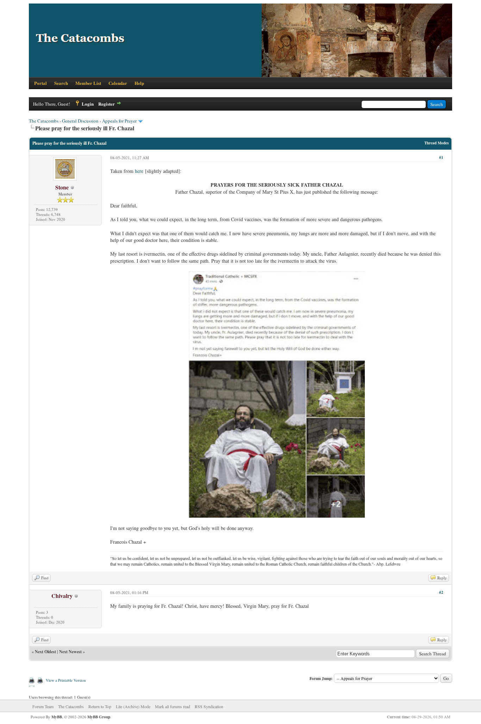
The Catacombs (43, 121)
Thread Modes (436, 143)
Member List (88, 83)
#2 (441, 592)
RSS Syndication (209, 706)
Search (61, 83)
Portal (40, 83)
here (139, 171)
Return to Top (99, 706)
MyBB (56, 717)
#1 (441, 157)
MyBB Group (98, 717)
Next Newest (70, 652)
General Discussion (80, 121)
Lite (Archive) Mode (133, 706)
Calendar (117, 83)
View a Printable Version (66, 680)
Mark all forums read (172, 706)
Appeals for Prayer (119, 121)
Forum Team (43, 706)
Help (139, 83)
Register (106, 103)
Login (88, 103)
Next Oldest (45, 652)
